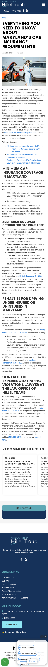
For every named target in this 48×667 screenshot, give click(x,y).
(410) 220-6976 (14, 437)
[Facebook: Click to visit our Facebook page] (23, 11)
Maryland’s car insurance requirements (20, 133)
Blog (4, 18)
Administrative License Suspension (16, 598)
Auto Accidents (8, 588)
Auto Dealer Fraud (9, 594)
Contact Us (24, 508)
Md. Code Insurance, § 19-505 (30, 276)
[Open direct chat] (42, 636)
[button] (12, 11)
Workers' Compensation (11, 591)
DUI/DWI (5, 581)
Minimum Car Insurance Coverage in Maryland (26, 146)
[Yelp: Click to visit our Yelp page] (26, 11)
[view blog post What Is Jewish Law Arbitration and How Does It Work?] (20, 474)
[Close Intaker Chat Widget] (45, 636)
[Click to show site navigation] (43, 5)
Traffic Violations (9, 584)
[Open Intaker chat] (20, 666)
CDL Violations (8, 577)
